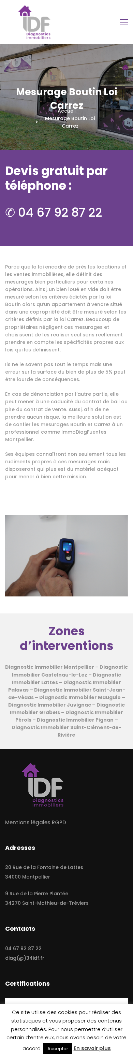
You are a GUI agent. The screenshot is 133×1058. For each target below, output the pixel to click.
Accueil (67, 110)
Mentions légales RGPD (35, 822)
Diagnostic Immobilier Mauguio (80, 697)
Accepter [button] (57, 1048)
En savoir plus (92, 1048)
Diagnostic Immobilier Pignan (75, 719)
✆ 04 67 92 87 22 (53, 212)
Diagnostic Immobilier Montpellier (49, 667)
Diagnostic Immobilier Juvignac (49, 704)
